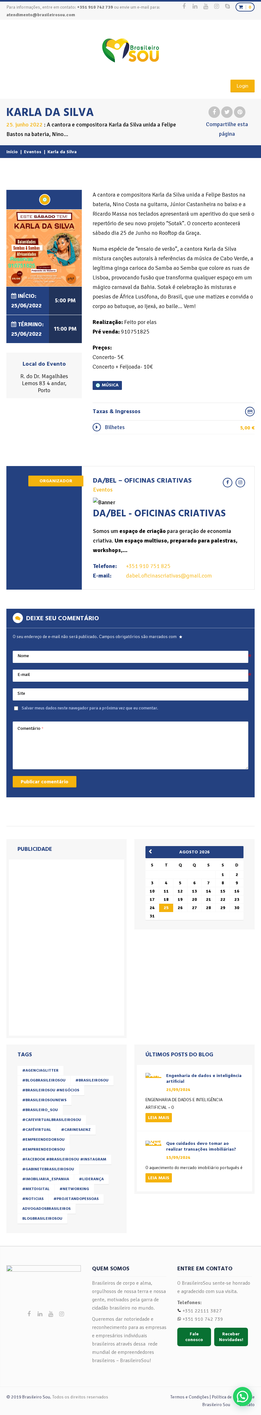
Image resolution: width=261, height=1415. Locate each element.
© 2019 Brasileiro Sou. (28, 1397)
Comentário (31, 728)
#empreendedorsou (43, 1140)
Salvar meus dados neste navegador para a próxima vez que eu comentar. (90, 708)
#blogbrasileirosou (44, 1080)
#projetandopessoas (76, 1199)
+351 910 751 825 (148, 566)
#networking (74, 1189)
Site (21, 693)
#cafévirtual (36, 1130)
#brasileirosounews (44, 1100)
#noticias (33, 1199)
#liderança (91, 1179)
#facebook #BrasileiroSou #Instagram (64, 1159)
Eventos (32, 151)
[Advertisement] (57, 946)
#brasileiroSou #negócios (50, 1090)
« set (152, 851)
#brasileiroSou (92, 1080)
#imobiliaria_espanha (45, 1179)
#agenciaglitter (40, 1070)
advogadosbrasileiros (46, 1209)
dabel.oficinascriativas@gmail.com (169, 575)
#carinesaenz (76, 1130)
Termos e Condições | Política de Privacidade (212, 1397)
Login (242, 86)
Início (12, 151)
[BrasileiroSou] (130, 50)
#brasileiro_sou (40, 1110)
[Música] (44, 199)
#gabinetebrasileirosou (48, 1169)
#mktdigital (36, 1189)
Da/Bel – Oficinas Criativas (142, 480)
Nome (23, 655)
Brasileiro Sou (216, 1404)
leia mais (158, 1117)
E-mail (24, 674)
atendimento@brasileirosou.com (40, 15)
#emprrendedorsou (43, 1149)
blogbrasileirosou (42, 1219)
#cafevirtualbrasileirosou (51, 1120)
